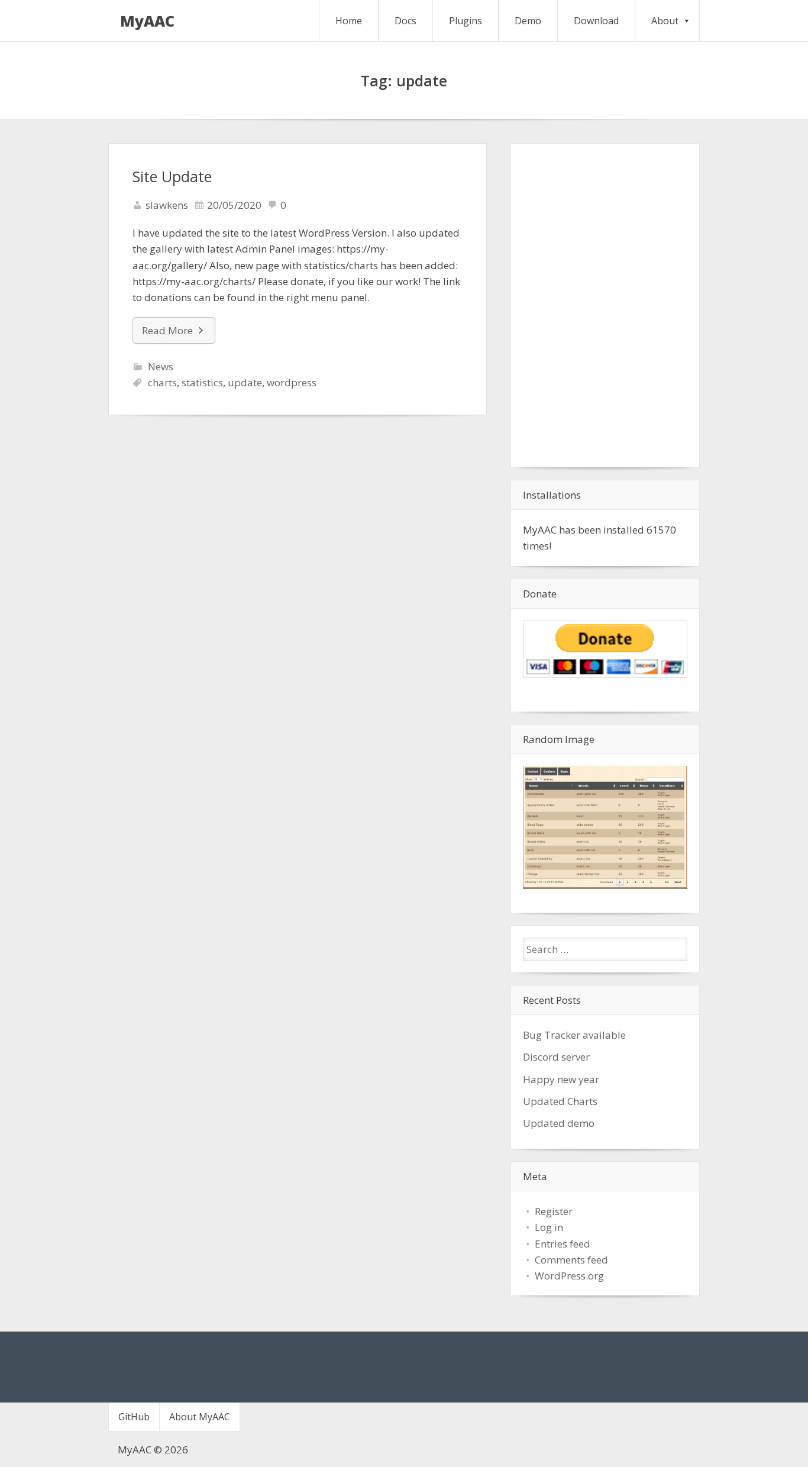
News (160, 366)
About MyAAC (199, 1416)
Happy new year (561, 1079)
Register (554, 1211)
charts (162, 382)
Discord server (556, 1057)
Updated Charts (560, 1101)
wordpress (291, 382)
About (664, 20)
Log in (549, 1227)
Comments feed (571, 1259)
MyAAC (147, 21)
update (245, 382)
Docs (405, 20)
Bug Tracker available (574, 1035)
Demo (528, 20)
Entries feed (562, 1243)
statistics (202, 382)
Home (348, 20)
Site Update (172, 176)
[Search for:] (605, 949)
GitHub (134, 1416)
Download (596, 20)
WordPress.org (569, 1275)
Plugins (465, 20)
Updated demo (558, 1123)
